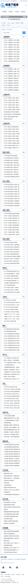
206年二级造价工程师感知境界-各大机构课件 (12, 126)
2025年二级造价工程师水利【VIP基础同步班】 (12, 147)
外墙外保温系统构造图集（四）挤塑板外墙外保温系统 (12, 550)
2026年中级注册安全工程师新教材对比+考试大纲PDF (12, 203)
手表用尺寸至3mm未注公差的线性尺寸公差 (12, 489)
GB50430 (4, 25)
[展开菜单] (25, 5)
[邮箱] (17, 567)
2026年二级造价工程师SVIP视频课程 (12, 133)
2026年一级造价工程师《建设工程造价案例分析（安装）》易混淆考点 (12, 105)
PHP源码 (17, 23)
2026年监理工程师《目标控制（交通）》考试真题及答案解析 (12, 160)
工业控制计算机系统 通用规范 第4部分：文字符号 (12, 449)
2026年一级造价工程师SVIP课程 (12, 109)
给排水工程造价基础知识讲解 (11, 116)
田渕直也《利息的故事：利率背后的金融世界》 (12, 369)
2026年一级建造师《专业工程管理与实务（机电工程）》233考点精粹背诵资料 (12, 40)
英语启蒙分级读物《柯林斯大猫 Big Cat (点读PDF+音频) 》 (12, 425)
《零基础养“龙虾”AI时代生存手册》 (12, 372)
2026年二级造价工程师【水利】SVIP (12, 131)
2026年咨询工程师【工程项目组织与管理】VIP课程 (12, 244)
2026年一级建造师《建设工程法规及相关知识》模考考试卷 (12, 44)
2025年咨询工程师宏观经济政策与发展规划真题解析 (12, 263)
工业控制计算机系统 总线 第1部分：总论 (12, 444)
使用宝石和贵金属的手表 (10, 487)
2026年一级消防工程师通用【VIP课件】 (12, 218)
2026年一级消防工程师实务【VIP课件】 (12, 220)
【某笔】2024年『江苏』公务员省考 (12, 316)
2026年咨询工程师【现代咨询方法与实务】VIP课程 (12, 251)
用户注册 (25, 1)
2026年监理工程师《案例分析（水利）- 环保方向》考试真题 (12, 172)
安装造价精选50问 (8, 119)
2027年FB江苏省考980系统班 (11, 309)
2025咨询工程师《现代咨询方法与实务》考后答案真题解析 (12, 261)
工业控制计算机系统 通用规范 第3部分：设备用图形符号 (12, 461)
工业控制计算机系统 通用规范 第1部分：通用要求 (12, 456)
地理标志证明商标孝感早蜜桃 (11, 521)
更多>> (23, 36)
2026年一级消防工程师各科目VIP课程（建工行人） (12, 227)
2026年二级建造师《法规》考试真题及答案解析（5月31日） (12, 71)
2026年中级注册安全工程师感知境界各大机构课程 (12, 205)
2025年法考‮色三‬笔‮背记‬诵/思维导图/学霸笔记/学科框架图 (12, 391)
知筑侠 (2, 574)
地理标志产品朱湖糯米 (9, 523)
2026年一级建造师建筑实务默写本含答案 (12, 61)
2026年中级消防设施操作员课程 (11, 213)
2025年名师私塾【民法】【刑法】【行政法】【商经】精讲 (12, 398)
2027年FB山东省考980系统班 (11, 307)
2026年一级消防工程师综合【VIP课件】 (12, 222)
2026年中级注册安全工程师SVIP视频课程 (12, 198)
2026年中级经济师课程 (9, 415)
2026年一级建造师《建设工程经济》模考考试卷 (12, 49)
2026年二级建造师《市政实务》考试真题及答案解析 (12, 87)
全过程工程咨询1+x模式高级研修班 (12, 114)
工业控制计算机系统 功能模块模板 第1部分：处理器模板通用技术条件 (12, 465)
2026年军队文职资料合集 (10, 321)
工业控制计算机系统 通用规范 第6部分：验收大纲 (12, 451)
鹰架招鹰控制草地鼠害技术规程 (11, 511)
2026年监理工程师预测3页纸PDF (12, 176)
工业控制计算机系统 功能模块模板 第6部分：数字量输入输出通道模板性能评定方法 (12, 463)
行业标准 (17, 11)
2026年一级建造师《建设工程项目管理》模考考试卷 (12, 56)
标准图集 (4, 11)
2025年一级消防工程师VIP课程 (11, 229)
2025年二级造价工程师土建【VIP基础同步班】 (12, 145)
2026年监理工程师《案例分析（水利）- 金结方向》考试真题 (12, 169)
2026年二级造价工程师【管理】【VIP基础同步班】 (12, 138)
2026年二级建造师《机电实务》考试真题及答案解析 (12, 83)
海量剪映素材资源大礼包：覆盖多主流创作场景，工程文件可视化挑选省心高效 (12, 418)
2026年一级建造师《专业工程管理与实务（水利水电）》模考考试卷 (12, 58)
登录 (21, 1)
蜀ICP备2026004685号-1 (6, 582)
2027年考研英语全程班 (9, 285)
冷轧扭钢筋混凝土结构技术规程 (11, 514)
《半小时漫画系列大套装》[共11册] (12, 362)
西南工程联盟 (7, 574)
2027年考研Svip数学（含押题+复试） (12, 287)
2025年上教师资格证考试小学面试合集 (12, 336)
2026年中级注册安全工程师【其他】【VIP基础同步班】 (12, 184)
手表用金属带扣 (7, 485)
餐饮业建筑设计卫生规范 (10, 502)
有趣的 (22, 574)
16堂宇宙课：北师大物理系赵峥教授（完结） (12, 436)
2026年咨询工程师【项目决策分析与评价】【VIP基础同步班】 (12, 249)
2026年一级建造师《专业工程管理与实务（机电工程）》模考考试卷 (12, 54)
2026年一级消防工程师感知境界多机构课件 (12, 225)
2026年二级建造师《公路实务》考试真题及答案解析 (12, 80)
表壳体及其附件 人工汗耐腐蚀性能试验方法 (12, 478)
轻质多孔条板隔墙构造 (9, 533)
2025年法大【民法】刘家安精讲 (11, 403)
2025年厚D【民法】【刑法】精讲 (12, 407)
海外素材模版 (7, 576)
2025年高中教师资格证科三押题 (11, 350)
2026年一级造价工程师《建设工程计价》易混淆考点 (12, 98)
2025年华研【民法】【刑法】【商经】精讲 (12, 405)
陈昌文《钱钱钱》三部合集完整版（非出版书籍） (12, 360)
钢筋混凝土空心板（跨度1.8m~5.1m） (12, 547)
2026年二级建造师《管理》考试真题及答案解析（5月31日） (12, 76)
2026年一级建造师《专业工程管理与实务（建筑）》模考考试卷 (12, 42)
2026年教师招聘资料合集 (10, 331)
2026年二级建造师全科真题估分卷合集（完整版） (12, 90)
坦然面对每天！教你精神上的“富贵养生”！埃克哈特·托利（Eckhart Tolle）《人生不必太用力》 (12, 374)
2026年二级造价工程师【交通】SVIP (12, 129)
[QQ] (3, 567)
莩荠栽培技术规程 (8, 518)
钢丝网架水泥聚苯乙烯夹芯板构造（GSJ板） (12, 536)
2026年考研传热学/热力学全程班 (12, 292)
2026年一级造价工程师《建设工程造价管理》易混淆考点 (12, 107)
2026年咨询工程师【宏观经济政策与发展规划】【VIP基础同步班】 (12, 247)
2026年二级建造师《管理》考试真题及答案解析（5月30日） (12, 73)
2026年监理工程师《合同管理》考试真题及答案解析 (12, 174)
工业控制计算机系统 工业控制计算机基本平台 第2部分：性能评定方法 (12, 458)
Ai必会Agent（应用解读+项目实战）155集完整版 (12, 434)
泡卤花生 (6, 509)
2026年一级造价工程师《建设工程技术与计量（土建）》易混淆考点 (12, 100)
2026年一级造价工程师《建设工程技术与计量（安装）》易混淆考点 (12, 102)
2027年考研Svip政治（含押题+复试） (12, 290)
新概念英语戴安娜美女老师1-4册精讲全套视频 (12, 429)
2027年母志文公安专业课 (10, 300)
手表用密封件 (7, 492)
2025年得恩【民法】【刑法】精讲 (12, 400)
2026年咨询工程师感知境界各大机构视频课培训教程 (12, 254)
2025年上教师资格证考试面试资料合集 (12, 333)
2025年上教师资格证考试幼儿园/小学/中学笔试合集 (12, 345)
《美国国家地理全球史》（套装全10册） (12, 367)
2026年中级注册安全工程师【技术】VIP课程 (12, 194)
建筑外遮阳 (6, 540)
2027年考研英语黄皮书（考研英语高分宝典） (12, 273)
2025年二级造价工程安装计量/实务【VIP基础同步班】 (12, 143)
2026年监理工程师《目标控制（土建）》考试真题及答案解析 (12, 158)
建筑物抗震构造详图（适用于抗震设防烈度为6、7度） (12, 538)
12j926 (12, 23)
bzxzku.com (12, 580)
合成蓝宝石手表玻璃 (9, 480)
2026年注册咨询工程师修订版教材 (12, 256)
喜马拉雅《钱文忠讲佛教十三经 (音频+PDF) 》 (12, 427)
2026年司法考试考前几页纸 (10, 386)
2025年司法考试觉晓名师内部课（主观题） (12, 396)
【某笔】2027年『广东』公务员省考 (12, 314)
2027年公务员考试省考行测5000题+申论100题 (12, 302)
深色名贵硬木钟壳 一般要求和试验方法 (12, 475)
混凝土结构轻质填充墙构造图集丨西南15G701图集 (12, 531)
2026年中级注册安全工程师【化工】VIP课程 (12, 196)
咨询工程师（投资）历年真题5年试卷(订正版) (12, 258)
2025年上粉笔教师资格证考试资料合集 (12, 347)
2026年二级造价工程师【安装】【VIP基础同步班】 (12, 136)
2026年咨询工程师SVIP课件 (10, 242)
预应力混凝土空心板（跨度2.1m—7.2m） (12, 543)
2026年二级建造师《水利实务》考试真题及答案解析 (12, 85)
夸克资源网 (18, 574)
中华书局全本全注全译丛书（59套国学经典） (12, 379)
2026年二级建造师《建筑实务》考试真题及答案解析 (12, 78)
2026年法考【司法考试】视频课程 (12, 389)
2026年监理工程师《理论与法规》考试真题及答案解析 (12, 165)
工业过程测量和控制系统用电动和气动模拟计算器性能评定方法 (12, 447)
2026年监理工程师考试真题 (10, 155)
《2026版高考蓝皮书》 (9, 365)
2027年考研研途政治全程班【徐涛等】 (12, 271)
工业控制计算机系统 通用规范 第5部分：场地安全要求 (12, 454)
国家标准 (23, 11)
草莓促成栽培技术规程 (9, 504)
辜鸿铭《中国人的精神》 (10, 376)
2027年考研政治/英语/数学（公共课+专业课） (12, 280)
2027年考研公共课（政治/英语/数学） (12, 278)
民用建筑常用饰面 (8, 545)
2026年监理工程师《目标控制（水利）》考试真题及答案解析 (12, 162)
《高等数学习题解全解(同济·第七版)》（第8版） (12, 283)
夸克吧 (2, 576)
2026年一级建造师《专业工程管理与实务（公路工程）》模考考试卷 (12, 47)
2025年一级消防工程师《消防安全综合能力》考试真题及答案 (12, 234)
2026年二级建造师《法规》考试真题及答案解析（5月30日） (12, 69)
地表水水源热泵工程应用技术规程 (12, 507)
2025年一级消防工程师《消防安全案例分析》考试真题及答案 (12, 232)
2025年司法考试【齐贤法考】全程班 (12, 393)
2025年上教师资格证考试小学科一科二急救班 (12, 338)
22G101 (8, 25)
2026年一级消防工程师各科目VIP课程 (12, 215)
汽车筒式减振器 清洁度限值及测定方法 (12, 494)
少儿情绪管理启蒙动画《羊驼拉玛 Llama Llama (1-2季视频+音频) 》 (12, 420)
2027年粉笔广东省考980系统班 (11, 311)
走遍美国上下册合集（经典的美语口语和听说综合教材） (12, 432)
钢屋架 (22, 23)
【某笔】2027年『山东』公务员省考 (12, 318)
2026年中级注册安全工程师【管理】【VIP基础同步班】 (12, 191)
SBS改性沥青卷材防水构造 (10, 552)
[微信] (10, 567)
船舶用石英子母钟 (8, 473)
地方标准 (11, 11)
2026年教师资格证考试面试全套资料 (12, 329)
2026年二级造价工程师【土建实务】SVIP (12, 140)
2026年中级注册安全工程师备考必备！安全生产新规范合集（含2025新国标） (12, 201)
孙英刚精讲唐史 (7, 422)
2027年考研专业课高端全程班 (11, 276)
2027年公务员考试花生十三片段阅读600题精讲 (12, 304)
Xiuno (9, 23)
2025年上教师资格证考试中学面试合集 (12, 343)
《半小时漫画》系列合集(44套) (11, 358)
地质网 (13, 574)
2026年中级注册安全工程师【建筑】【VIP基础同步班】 (12, 187)
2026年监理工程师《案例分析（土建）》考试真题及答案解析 (12, 167)
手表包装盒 (6, 482)
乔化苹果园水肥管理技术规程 (11, 516)
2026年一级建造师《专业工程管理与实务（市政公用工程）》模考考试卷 (12, 51)
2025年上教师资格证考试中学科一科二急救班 (12, 340)
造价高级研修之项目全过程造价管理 (12, 112)
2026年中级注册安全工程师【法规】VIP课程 (12, 189)
